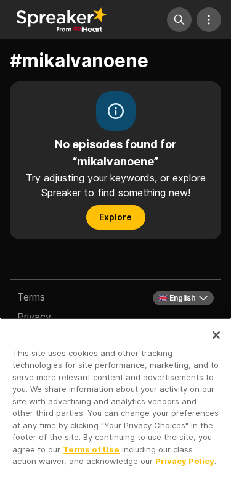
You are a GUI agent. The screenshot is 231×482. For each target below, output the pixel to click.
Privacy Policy (184, 461)
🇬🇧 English (177, 297)
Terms (31, 297)
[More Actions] (209, 19)
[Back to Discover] (61, 19)
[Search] (179, 19)
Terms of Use (91, 449)
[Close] (216, 335)
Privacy (34, 316)
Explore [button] (115, 217)
